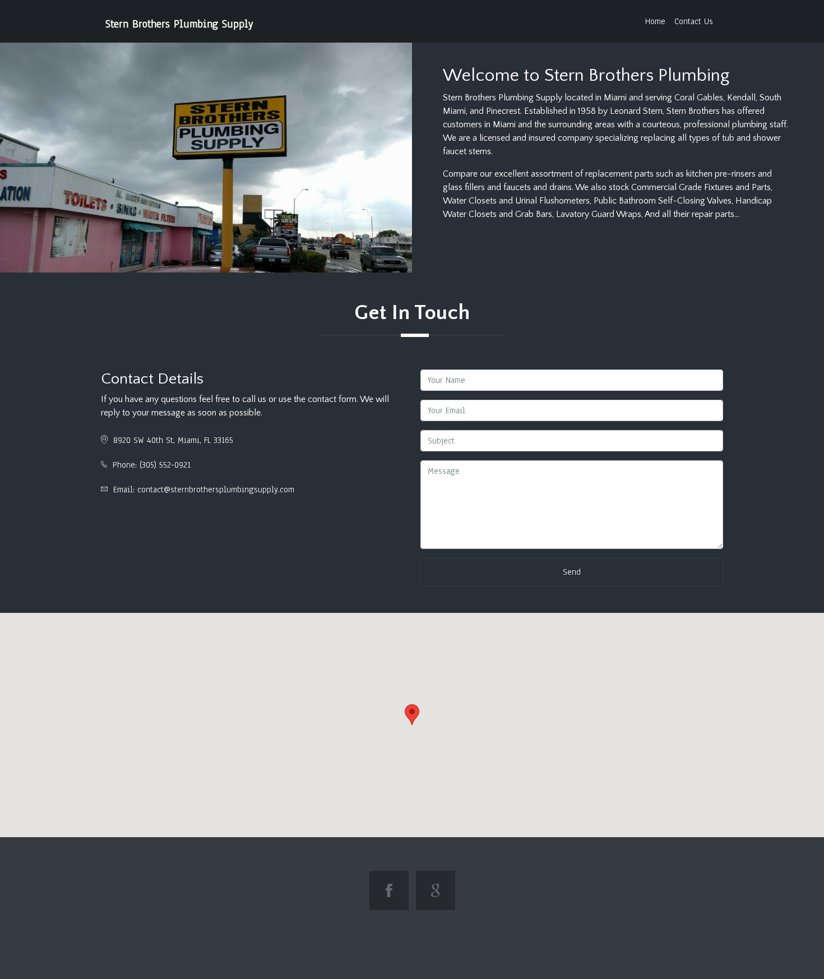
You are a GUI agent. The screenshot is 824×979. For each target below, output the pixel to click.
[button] (412, 714)
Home (655, 21)
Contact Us (693, 21)
